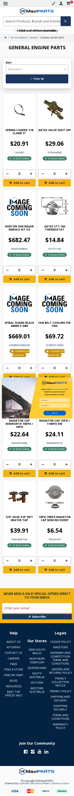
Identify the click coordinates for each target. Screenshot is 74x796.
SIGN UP (55, 413)
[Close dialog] (70, 379)
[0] (68, 4)
